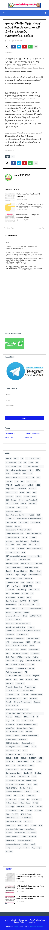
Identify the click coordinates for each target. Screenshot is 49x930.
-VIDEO (8, 459)
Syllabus (38, 773)
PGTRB (27, 676)
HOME (37, 590)
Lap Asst (18, 612)
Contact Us (9, 437)
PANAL (35, 657)
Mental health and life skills (15, 627)
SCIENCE (29, 732)
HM (30, 590)
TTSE (20, 825)
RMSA (26, 717)
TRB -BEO (15, 814)
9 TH (34, 481)
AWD (15, 492)
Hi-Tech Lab (10, 590)
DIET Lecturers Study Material (16, 556)
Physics (36, 676)
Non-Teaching (34, 650)
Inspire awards (11, 605)
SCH (31, 721)
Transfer (38, 810)
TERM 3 (8, 795)
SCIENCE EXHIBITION (30, 736)
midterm (31, 627)
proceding (9, 683)
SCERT (24, 721)
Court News (35, 541)
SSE (7, 765)
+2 (22, 459)
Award (8, 492)
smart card (10, 751)
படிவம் (33, 844)
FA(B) (24, 575)
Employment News (31, 567)
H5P (7, 586)
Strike (31, 765)
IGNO (29, 597)
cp (7, 545)
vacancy (9, 833)
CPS (18, 545)
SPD (40, 758)
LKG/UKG (9, 620)
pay (21, 661)
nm (17, 650)
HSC (7, 593)
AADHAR (9, 485)
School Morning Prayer (25, 728)
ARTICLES (32, 489)
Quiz (25, 698)
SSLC (13, 765)
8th (28, 481)
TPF (21, 810)
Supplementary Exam (13, 773)
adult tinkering (20, 485)
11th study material (31, 466)
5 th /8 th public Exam (14, 477)
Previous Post (9, 228)
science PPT (23, 739)
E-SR (14, 560)
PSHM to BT (10, 691)
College (17, 526)
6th (38, 477)
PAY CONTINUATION (33, 661)
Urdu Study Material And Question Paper (20, 829)
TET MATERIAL (11, 799)
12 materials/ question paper (16, 470)
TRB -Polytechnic (12, 818)
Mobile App (10, 635)
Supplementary (26, 769)
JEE (32, 605)
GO (20, 578)
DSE (31, 556)
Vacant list (32, 833)
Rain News (33, 698)
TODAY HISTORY (11, 810)
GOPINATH (28, 578)
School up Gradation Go (14, 732)
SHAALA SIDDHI (23, 747)
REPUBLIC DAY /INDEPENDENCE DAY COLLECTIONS (19, 713)
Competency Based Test (14, 534)
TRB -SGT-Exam (26, 818)
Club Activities (11, 522)
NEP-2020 (36, 642)
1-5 (20, 463)
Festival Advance (35, 575)
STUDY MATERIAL (12, 769)
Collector (9, 526)
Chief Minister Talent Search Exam (29, 519)
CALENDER (10, 507)
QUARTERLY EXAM (12, 694)
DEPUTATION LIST (12, 552)
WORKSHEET (10, 840)
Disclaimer (29, 437)
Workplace (32, 837)
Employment (16, 567)
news (8, 646)
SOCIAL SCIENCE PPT (13, 754)
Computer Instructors (33, 534)
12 (41, 466)
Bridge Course (11, 500)
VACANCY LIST (20, 833)
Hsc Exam (15, 593)
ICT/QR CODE (10, 597)
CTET (36, 545)
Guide (38, 582)
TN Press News (11, 803)
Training (29, 810)
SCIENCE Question (12, 743)
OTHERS (19, 657)
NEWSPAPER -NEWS (20, 646)
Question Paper (36, 694)
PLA (15, 679)
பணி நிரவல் (9, 848)
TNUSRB (39, 807)
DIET (23, 552)
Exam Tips (9, 575)
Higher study (21, 590)
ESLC (32, 571)
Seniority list (10, 747)
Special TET (10, 762)
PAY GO (31, 664)
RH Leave (18, 717)
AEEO (38, 485)
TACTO (12, 777)
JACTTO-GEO (23, 605)
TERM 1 (28, 792)
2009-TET (16, 474)
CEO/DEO (30, 515)
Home (6, 920)
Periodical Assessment (14, 672)
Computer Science (12, 537)
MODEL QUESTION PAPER (15, 638)
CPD (12, 545)
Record (8, 702)
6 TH (32, 477)
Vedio (24, 837)
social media (28, 754)
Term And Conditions (32, 433)
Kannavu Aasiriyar (35, 608)
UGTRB (33, 825)
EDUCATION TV (26, 564)
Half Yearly (16, 586)
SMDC (25, 751)
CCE (25, 507)
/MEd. (16, 459)
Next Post (41, 228)
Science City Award (12, 736)
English (8, 571)
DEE (12, 549)
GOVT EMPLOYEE (12, 582)
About (13, 920)
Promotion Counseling (14, 687)
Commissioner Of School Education (18, 530)
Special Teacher (22, 762)
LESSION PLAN (35, 616)
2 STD (8, 474)
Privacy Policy (10, 433)
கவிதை (26, 844)
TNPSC (35, 803)
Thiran (21, 799)
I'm (27, 593)
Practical (29, 679)
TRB (7, 814)
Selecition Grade (27, 743)
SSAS (39, 762)
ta (6, 777)
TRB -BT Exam (26, 814)
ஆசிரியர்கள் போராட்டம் (13, 844)
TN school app (25, 803)
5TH (26, 477)
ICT (32, 593)
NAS (7, 642)
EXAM (39, 571)
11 (37, 463)
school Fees (10, 728)
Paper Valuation (11, 661)
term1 (16, 795)
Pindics (8, 679)
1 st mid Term (34, 459)
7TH (16, 481)
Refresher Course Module (22, 702)
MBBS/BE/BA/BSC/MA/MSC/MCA (18, 623)
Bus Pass (32, 504)
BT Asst (15, 504)
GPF (22, 582)
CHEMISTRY (10, 519)
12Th (38, 470)
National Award (17, 642)
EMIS (7, 567)
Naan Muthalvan (33, 638)
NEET (28, 642)
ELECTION (38, 564)
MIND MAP (10, 631)
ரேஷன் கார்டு (36, 848)
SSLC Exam (22, 765)
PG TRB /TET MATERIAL (14, 676)
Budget (23, 504)
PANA (27, 657)
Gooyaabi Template (36, 926)
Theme (16, 926)
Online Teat (35, 653)
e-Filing (38, 556)
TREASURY (27, 822)
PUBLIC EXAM (28, 691)
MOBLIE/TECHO (22, 635)
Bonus (26, 496)
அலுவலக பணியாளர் (24, 840)
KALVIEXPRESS (22, 175)
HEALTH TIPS (27, 586)
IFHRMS (21, 597)
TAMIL (34, 777)
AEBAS (30, 485)
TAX (8, 41)
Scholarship (10, 724)
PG (26, 672)
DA (7, 549)
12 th (31, 470)
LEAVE (24, 616)
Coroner (33, 537)
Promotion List (30, 687)
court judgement (22, 541)
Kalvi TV (22, 608)
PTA (18, 691)
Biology (18, 496)
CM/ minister (35, 522)
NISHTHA (9, 650)
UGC (26, 825)
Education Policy (12, 564)
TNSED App (10, 807)
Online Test (10, 657)
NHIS (32, 646)
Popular (8, 869)
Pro (36, 679)
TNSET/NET (21, 807)
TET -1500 (30, 795)
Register (37, 702)
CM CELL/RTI (23, 522)
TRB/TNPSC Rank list (13, 822)
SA (13, 721)
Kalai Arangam (11, 608)
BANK (22, 492)
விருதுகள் (9, 851)
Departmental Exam (34, 549)
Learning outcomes (12, 616)
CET (38, 515)
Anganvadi (10, 489)
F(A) (17, 575)
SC (18, 721)
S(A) (7, 721)
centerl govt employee (13, 511)
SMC (18, 751)
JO (38, 605)
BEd (28, 492)
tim (28, 799)
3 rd (24, 474)
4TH (30, 474)
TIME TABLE (36, 799)
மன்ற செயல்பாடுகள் (22, 848)
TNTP (31, 807)
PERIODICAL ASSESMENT (25, 668)
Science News (11, 739)
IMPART (23, 601)
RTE (32, 717)
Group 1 (30, 582)
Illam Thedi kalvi (11, 601)
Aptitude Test (21, 489)
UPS (40, 825)
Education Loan (24, 560)
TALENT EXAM (23, 777)
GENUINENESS (11, 578)
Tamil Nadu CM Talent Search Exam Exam (21, 780)
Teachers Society (26, 788)
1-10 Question (11, 463)
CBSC (19, 507)
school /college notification (26, 724)
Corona (24, 537)
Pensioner (9, 668)
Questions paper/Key (13, 698)
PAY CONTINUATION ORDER (15, 664)
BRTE (8, 504)
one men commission (20, 653)
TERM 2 (36, 792)
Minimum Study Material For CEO (28, 631)
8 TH (22, 481)
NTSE (8, 653)
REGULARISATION (12, 706)
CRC (24, 545)
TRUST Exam (10, 825)
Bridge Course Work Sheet (28, 500)
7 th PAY (9, 481)
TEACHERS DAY (11, 788)
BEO (34, 492)
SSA (32, 762)
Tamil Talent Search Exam (15, 784)
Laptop (26, 612)
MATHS (18, 620)
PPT (21, 679)
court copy (9, 541)
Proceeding (20, 683)
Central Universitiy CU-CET (15, 515)
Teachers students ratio (14, 792)
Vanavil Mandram (12, 837)
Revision (9, 717)
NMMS (23, 650)
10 (25, 463)
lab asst (8, 612)
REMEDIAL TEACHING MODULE (17, 709)
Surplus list (28, 773)
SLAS (34, 747)
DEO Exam (20, 549)
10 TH (31, 463)
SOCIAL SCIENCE (12, 758)
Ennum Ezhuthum (20, 571)
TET (22, 795)
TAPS (29, 784)
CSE (30, 545)
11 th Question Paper (13, 466)
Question (25, 694)
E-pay (8, 560)
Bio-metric (9, 496)
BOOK (34, 496)
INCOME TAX (33, 601)
